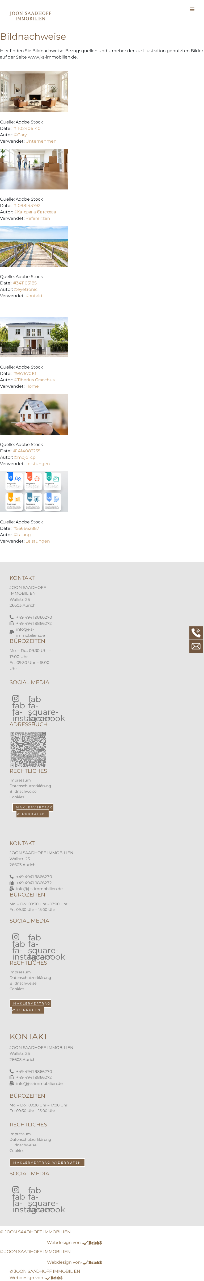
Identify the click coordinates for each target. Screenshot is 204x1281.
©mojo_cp (25, 457)
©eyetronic (25, 289)
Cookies (17, 797)
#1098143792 (26, 205)
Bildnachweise (23, 791)
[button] (191, 16)
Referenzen (38, 218)
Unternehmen (41, 141)
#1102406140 (27, 128)
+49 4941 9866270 (34, 617)
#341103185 (25, 283)
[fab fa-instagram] (15, 697)
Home (32, 386)
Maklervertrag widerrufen (34, 810)
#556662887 (26, 528)
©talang (22, 534)
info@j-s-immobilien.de (39, 888)
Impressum (20, 780)
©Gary (20, 134)
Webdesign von (64, 1242)
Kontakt (34, 295)
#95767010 (24, 373)
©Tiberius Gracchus (34, 379)
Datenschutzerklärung (30, 785)
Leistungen (38, 463)
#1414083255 (26, 450)
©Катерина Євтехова (35, 211)
